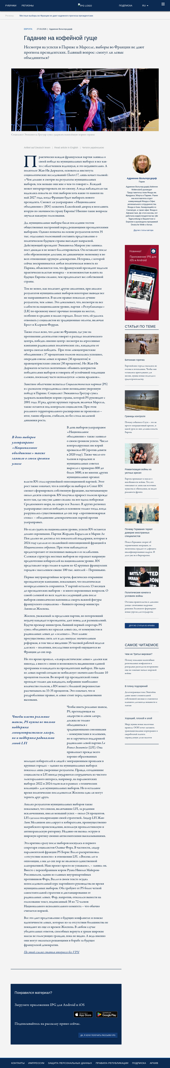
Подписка (139, 1063)
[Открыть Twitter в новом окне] (131, 29)
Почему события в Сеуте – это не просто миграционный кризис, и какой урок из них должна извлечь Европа (141, 427)
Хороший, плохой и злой (138, 718)
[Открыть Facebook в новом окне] (137, 29)
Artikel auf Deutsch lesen (37, 147)
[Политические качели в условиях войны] (142, 578)
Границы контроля (135, 416)
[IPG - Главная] (85, 5)
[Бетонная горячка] (142, 346)
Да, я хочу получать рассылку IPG (97, 1035)
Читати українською (93, 147)
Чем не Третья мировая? (138, 654)
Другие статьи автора (143, 230)
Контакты (18, 1063)
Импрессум (36, 1063)
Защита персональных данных (70, 1063)
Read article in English (66, 147)
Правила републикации (112, 1063)
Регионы (28, 5)
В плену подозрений (136, 686)
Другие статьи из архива (142, 626)
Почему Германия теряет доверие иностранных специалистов (139, 532)
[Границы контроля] (142, 402)
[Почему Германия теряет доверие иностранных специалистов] (142, 515)
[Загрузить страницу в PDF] (119, 965)
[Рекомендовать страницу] (143, 29)
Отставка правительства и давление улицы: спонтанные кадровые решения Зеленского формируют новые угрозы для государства (141, 607)
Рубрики (10, 5)
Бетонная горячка (134, 360)
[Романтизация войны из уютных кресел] (142, 455)
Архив (154, 1063)
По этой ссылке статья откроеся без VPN (51, 952)
